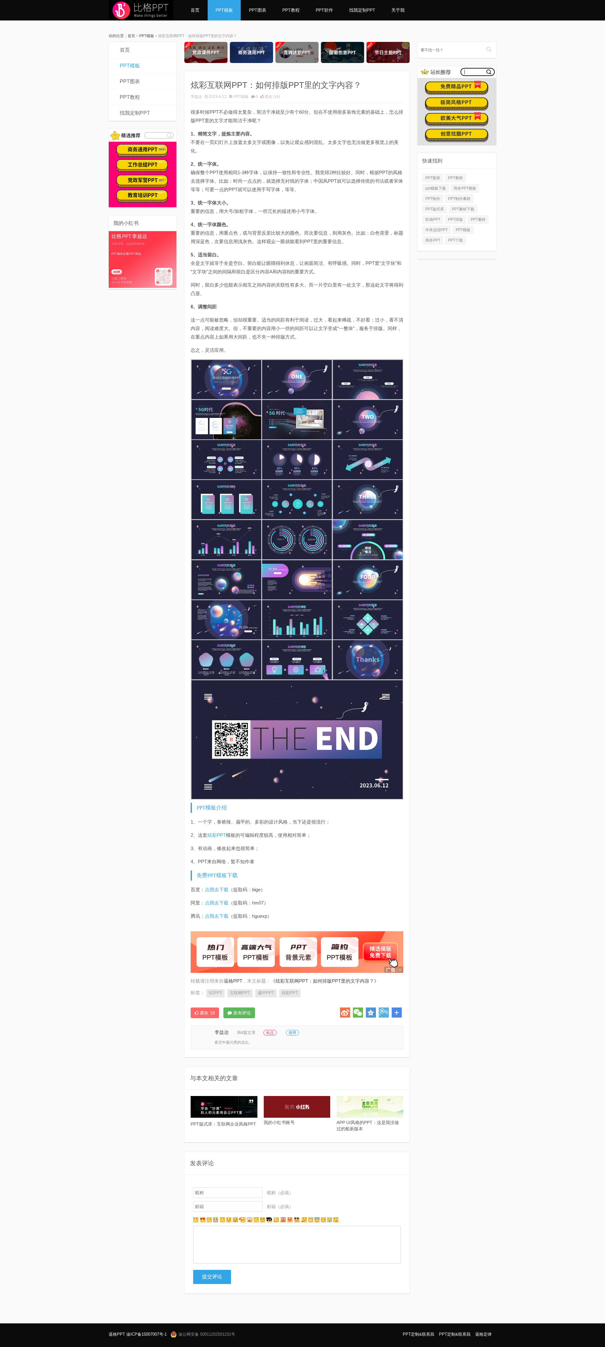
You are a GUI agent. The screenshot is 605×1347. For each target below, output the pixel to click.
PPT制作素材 (459, 199)
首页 (195, 10)
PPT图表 (257, 10)
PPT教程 (291, 10)
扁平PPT (266, 992)
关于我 (398, 10)
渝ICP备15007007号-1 (146, 1334)
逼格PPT (117, 1334)
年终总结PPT (436, 230)
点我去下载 (216, 889)
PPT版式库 (434, 209)
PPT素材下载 (463, 209)
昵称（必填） (280, 1192)
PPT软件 (324, 10)
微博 (292, 1032)
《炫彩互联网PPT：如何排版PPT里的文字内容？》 (325, 981)
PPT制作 (432, 199)
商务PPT (432, 240)
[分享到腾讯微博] (384, 1012)
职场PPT (432, 219)
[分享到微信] (358, 1012)
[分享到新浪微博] (345, 1012)
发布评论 (241, 1012)
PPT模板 (224, 10)
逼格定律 (483, 1334)
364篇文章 (246, 1032)
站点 (270, 1032)
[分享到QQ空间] (371, 1012)
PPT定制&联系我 (418, 1334)
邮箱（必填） (280, 1206)
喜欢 (272, 96)
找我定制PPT (362, 10)
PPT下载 (455, 240)
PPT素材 (478, 219)
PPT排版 (455, 219)
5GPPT (215, 992)
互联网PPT (240, 992)
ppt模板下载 (435, 188)
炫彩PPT (216, 835)
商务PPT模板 (465, 188)
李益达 (196, 96)
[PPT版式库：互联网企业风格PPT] (224, 1107)
